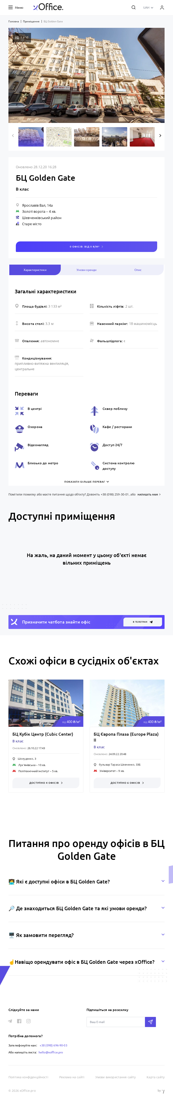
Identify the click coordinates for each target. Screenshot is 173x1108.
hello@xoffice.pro (51, 1052)
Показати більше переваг (84, 481)
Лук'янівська (26, 765)
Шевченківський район (41, 217)
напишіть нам (148, 494)
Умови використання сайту (115, 1077)
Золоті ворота (33, 211)
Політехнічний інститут (33, 771)
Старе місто (32, 224)
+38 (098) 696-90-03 (53, 1045)
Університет (108, 771)
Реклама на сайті (71, 1077)
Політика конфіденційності (28, 1077)
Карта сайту (156, 1077)
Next (160, 135)
